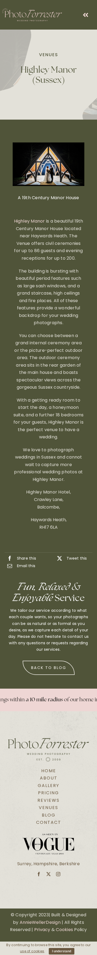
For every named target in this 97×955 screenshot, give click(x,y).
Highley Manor (30, 221)
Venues (48, 55)
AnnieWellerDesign (40, 922)
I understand (61, 951)
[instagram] (58, 874)
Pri (37, 930)
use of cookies (32, 951)
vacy (45, 930)
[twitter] (48, 874)
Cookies (64, 930)
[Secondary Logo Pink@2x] (32, 10)
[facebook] (39, 874)
